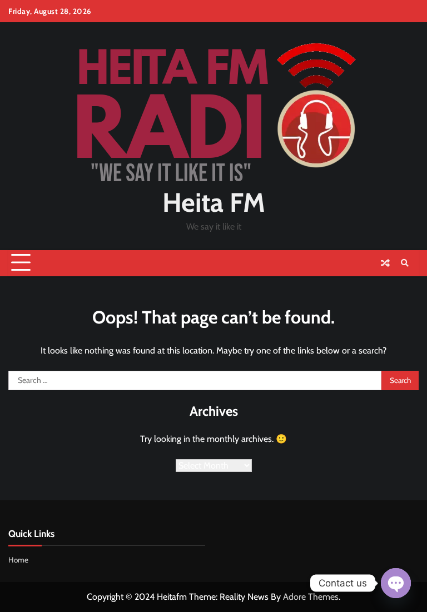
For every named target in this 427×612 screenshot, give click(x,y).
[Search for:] (194, 381)
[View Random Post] (385, 263)
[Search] (404, 263)
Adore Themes (311, 596)
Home (18, 559)
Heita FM (213, 202)
